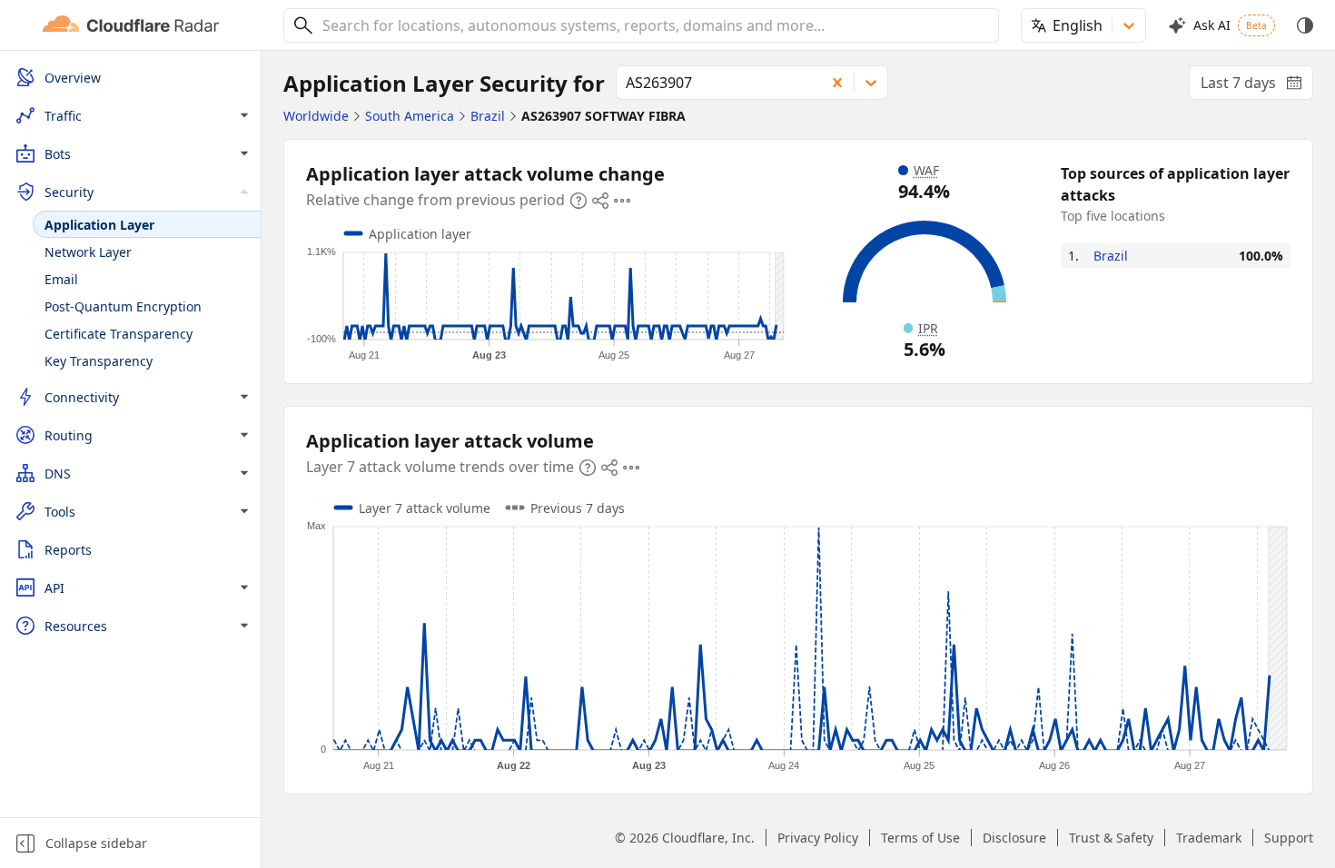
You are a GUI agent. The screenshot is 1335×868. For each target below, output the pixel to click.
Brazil (1110, 255)
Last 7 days (1257, 86)
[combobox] (653, 25)
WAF (926, 170)
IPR (928, 328)
